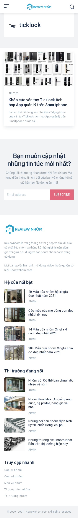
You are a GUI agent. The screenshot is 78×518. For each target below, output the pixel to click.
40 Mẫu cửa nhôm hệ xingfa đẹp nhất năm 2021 (48, 294)
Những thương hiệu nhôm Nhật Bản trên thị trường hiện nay (50, 442)
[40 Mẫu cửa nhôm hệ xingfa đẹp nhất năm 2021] (14, 296)
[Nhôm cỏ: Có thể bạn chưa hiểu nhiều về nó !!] (14, 384)
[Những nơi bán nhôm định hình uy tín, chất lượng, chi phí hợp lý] (14, 425)
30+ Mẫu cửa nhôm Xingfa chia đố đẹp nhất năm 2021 (50, 350)
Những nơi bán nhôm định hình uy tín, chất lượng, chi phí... (50, 423)
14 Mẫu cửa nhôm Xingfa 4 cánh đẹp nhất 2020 (47, 331)
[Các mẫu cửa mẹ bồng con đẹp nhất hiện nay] (14, 315)
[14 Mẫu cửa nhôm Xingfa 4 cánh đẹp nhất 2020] (14, 333)
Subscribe (62, 194)
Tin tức (13, 93)
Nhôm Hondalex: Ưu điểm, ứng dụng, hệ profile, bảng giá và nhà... (50, 403)
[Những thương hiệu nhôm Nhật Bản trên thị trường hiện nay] (14, 444)
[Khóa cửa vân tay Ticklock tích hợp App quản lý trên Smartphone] (39, 69)
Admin (32, 301)
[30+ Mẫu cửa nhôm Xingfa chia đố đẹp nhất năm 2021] (14, 352)
